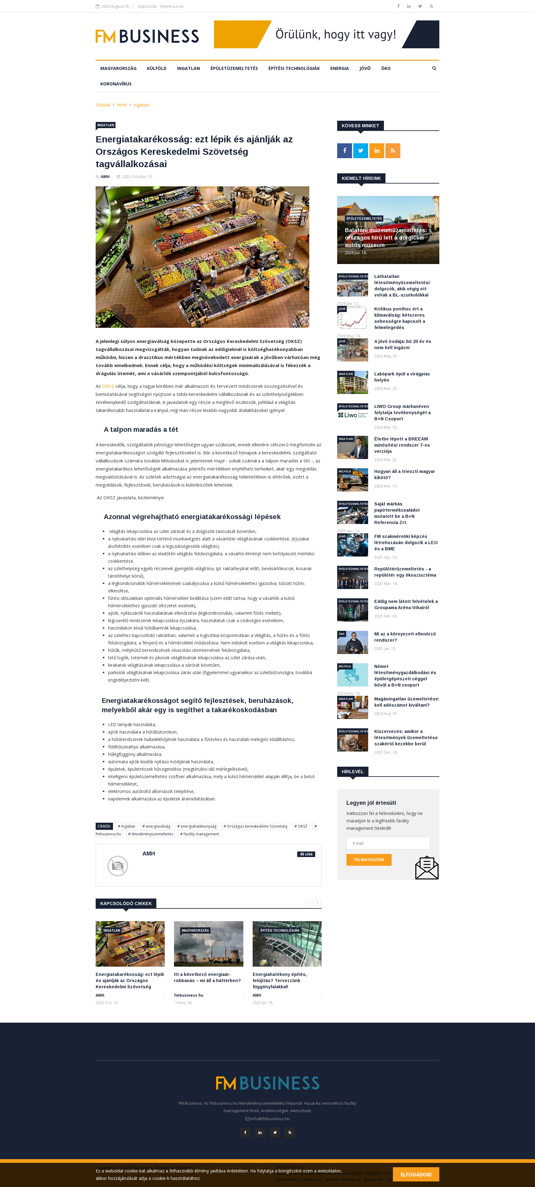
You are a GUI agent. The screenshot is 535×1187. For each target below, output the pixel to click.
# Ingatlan (126, 826)
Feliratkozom (369, 859)
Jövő (365, 68)
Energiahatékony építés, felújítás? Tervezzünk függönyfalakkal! (280, 980)
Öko (386, 68)
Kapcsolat (147, 6)
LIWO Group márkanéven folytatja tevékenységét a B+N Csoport (402, 412)
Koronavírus (116, 84)
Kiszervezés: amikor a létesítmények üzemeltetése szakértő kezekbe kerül (406, 737)
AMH (105, 176)
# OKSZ (300, 826)
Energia (339, 68)
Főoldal (103, 105)
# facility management (199, 834)
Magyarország (118, 68)
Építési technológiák (294, 68)
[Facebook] (399, 6)
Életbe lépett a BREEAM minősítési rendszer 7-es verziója (402, 445)
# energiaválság (156, 826)
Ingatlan (188, 68)
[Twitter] (421, 6)
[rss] (431, 6)
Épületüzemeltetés (234, 68)
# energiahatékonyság (196, 826)
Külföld (157, 68)
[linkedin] (409, 6)
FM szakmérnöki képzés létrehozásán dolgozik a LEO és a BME (406, 542)
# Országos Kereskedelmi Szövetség (255, 826)
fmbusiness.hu (188, 995)
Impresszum (172, 6)
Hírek (122, 105)
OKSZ (108, 386)
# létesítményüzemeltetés (150, 834)
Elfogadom (416, 1174)
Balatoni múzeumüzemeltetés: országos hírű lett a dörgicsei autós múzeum (386, 237)
